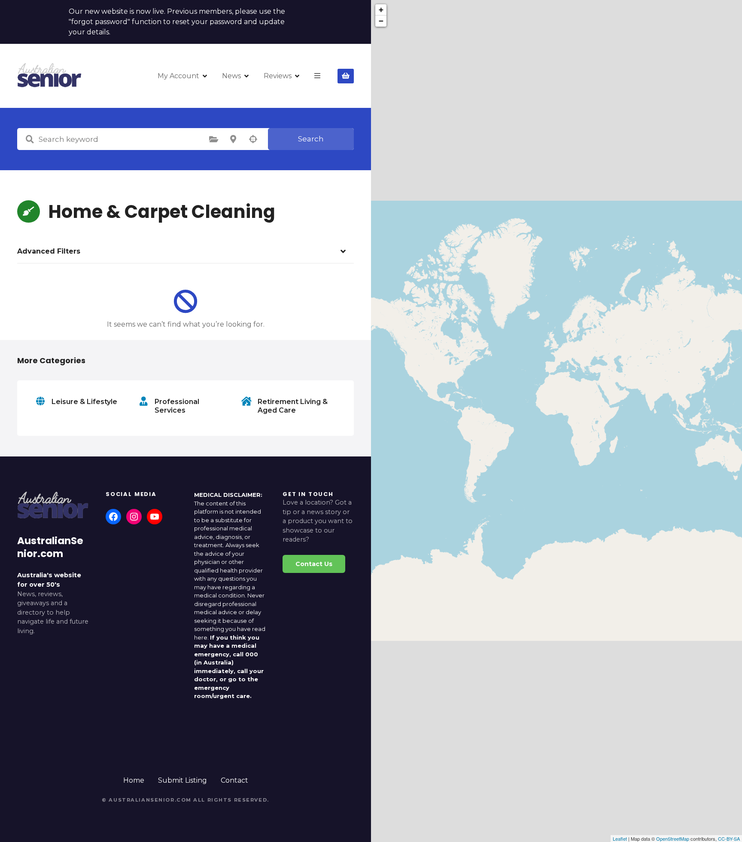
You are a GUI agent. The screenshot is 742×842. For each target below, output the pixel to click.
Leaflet (620, 838)
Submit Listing (182, 780)
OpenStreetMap (672, 838)
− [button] (381, 20)
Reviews (278, 76)
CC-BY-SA (729, 838)
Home (133, 780)
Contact (234, 780)
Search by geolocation (253, 139)
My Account (178, 76)
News (231, 76)
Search (311, 139)
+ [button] (381, 9)
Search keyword (29, 139)
